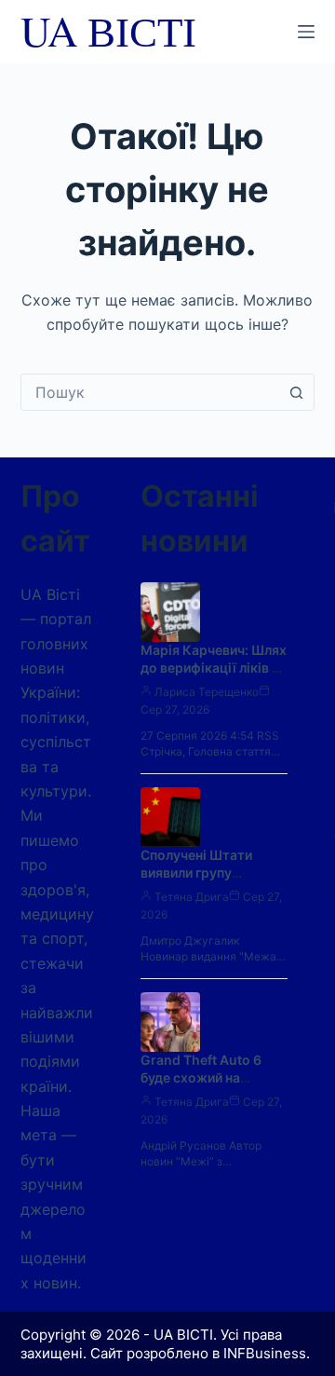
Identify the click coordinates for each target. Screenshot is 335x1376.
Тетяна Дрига (191, 897)
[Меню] (306, 31)
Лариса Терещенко (206, 692)
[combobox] (150, 392)
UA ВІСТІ (108, 31)
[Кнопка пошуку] (296, 392)
